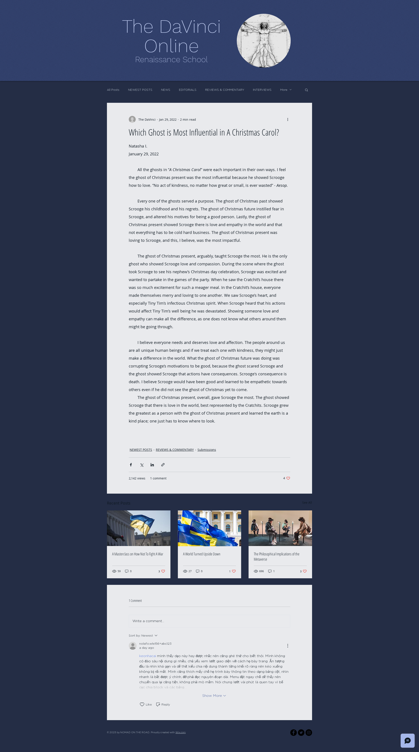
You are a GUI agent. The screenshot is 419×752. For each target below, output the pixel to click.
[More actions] (287, 119)
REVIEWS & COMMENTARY (224, 89)
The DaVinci (171, 26)
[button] (306, 89)
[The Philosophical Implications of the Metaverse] (280, 528)
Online (171, 45)
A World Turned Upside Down (201, 553)
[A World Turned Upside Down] (209, 528)
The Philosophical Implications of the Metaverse (276, 556)
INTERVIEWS (262, 89)
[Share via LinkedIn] (152, 465)
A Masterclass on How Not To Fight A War (137, 553)
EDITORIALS (187, 89)
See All (307, 502)
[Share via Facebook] (131, 465)
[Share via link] (163, 465)
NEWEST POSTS (140, 89)
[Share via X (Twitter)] (141, 465)
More (283, 89)
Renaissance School (171, 59)
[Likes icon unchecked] (142, 704)
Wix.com (180, 732)
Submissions (206, 450)
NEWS (165, 89)
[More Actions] (287, 645)
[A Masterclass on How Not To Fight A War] (138, 528)
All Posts (113, 89)
